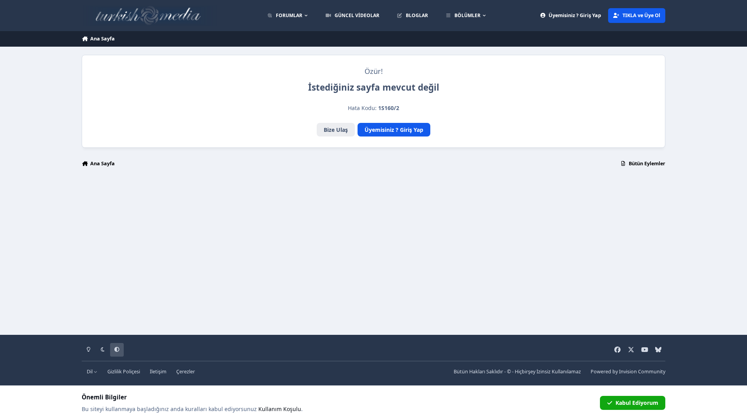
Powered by (628, 371)
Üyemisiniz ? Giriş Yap (394, 129)
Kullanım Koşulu (279, 409)
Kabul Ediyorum (636, 402)
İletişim (158, 371)
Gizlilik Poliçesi (123, 371)
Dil (90, 371)
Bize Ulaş (336, 129)
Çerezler (185, 371)
